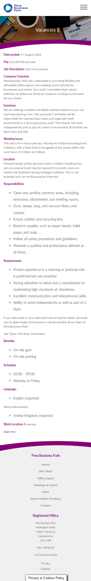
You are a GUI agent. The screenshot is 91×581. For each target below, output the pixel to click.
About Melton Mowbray (45, 498)
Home (46, 464)
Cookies (45, 569)
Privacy (45, 563)
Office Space (45, 478)
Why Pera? (45, 471)
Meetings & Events (46, 485)
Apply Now (10, 431)
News (45, 492)
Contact (46, 505)
